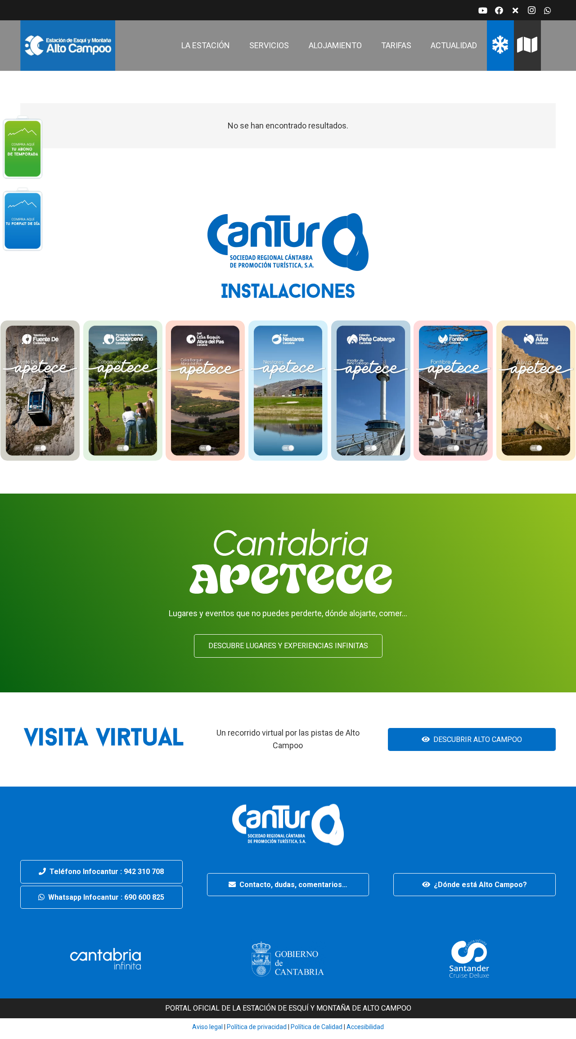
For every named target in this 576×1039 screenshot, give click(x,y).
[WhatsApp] (548, 10)
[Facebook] (499, 10)
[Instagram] (531, 10)
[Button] (22, 146)
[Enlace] (67, 45)
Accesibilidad (365, 1026)
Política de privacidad (256, 1026)
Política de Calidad (316, 1026)
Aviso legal (207, 1026)
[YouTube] (483, 10)
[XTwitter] (515, 10)
